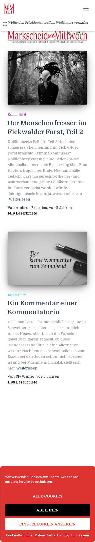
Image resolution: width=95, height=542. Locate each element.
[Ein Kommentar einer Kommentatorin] (47, 258)
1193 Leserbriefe (22, 382)
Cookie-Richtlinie (19, 535)
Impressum (80, 535)
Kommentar (17, 295)
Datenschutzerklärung (52, 535)
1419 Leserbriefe (22, 213)
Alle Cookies (47, 496)
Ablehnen (47, 510)
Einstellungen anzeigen (47, 524)
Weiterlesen (19, 199)
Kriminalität (17, 114)
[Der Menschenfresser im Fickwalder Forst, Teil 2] (47, 78)
